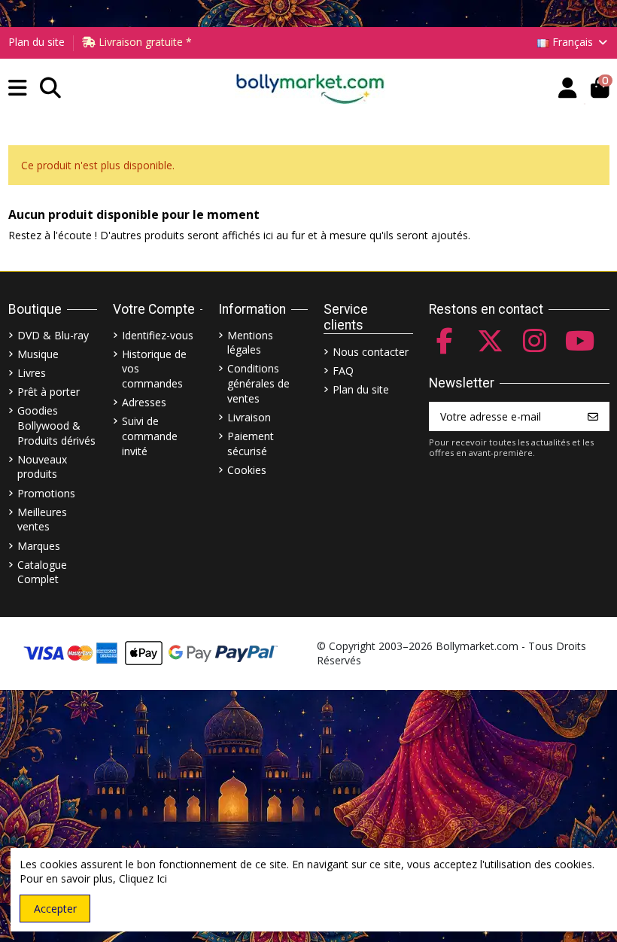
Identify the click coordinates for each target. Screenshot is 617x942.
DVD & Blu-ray (53, 335)
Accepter (55, 908)
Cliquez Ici (143, 878)
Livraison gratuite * (144, 42)
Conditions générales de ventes (258, 383)
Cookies (246, 470)
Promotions (46, 493)
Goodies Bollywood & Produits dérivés (56, 425)
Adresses (144, 402)
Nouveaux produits (42, 467)
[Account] (568, 88)
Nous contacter (371, 352)
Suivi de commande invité (150, 435)
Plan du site (36, 42)
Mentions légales (250, 342)
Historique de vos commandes (154, 368)
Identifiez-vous (157, 335)
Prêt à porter (48, 391)
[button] (18, 88)
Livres (31, 373)
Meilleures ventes (42, 519)
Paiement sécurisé (250, 443)
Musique (38, 354)
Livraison (249, 417)
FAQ (343, 370)
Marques (38, 546)
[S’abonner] (593, 417)
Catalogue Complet (42, 572)
